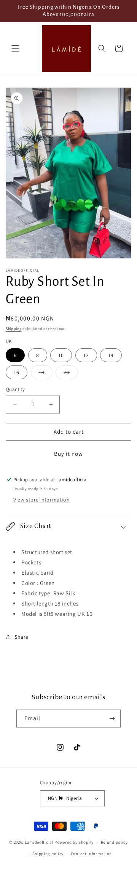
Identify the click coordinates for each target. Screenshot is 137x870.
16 (16, 372)
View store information (41, 499)
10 (61, 355)
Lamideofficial (39, 842)
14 (111, 355)
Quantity (15, 389)
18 (46, 374)
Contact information (91, 853)
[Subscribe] (112, 718)
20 (71, 374)
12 (86, 355)
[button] (15, 48)
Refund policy (114, 842)
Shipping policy (48, 853)
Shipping (14, 328)
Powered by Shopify (74, 842)
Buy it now (68, 453)
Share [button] (21, 636)
